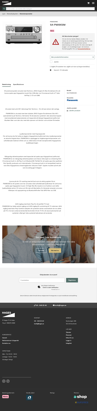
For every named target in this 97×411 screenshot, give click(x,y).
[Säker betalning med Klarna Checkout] (5, 396)
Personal (68, 335)
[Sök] (4, 8)
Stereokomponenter (26, 14)
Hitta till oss (70, 338)
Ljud (3, 14)
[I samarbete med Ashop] (80, 397)
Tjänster (68, 332)
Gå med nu (55, 250)
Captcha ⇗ (55, 289)
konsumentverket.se (84, 49)
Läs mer (41, 250)
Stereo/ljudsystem (12, 14)
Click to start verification (50, 287)
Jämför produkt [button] (74, 110)
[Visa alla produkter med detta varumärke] (81, 100)
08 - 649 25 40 (41, 305)
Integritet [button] (69, 343)
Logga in (68, 340)
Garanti (4, 338)
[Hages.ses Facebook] (7, 381)
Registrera (72, 280)
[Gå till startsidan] (6, 3)
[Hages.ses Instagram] (3, 381)
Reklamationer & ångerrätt (10, 340)
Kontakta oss (6, 343)
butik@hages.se (60, 305)
